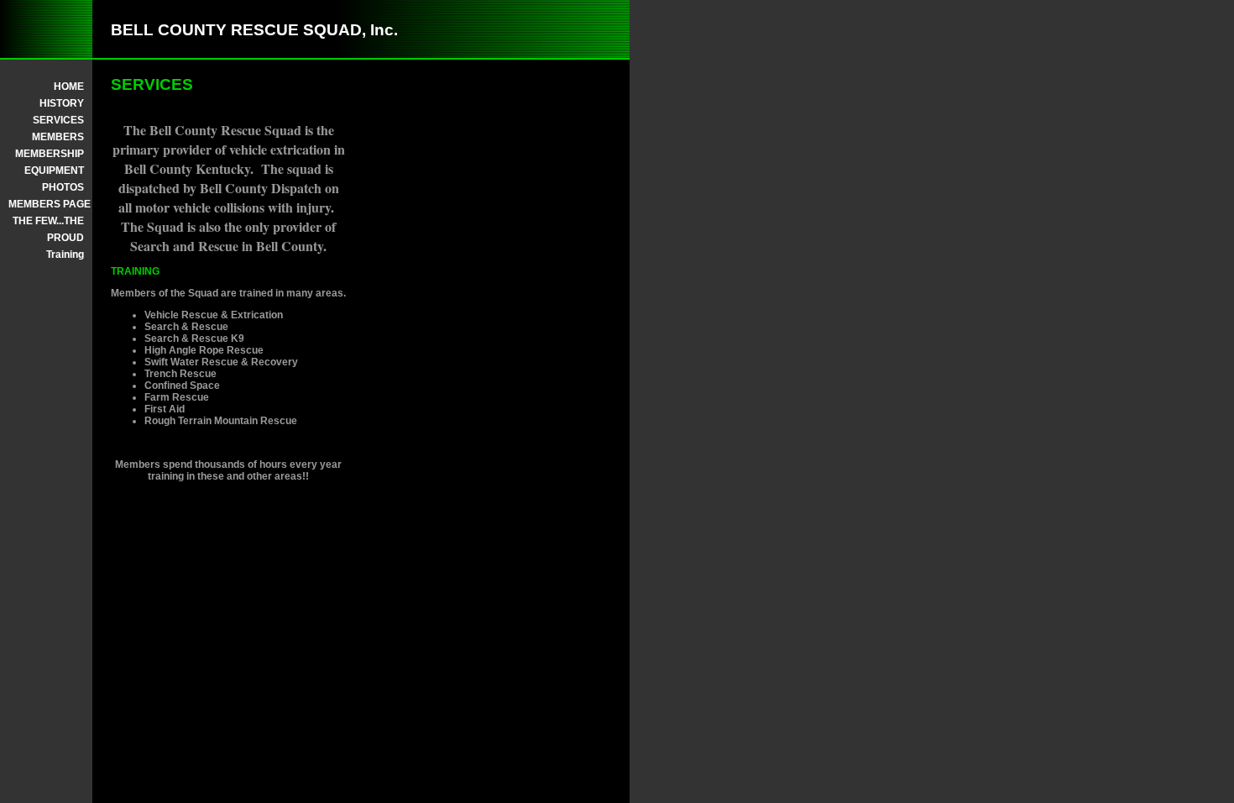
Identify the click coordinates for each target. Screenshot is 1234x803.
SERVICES (58, 120)
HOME (69, 86)
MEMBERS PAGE (46, 204)
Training (65, 254)
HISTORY (61, 103)
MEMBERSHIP (49, 154)
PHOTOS (63, 187)
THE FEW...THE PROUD (48, 229)
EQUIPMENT (54, 170)
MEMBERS (58, 137)
